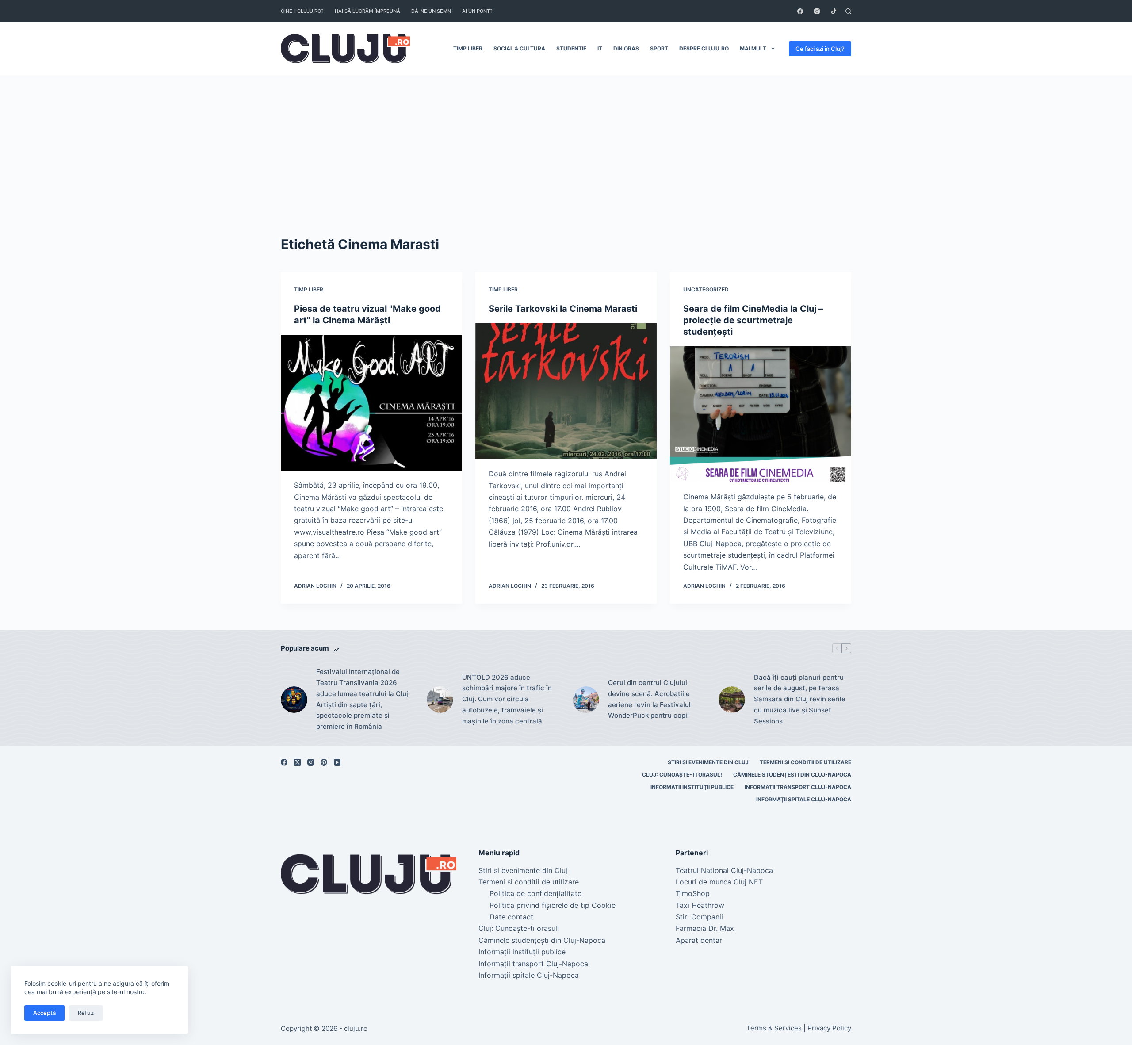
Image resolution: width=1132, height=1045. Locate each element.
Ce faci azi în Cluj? (820, 48)
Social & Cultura (519, 48)
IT (599, 48)
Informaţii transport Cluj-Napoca (798, 787)
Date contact (511, 916)
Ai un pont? (477, 11)
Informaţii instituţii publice (692, 787)
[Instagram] (817, 11)
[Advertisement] (566, 141)
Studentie (571, 48)
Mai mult (753, 48)
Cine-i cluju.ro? (302, 11)
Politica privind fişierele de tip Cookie (553, 905)
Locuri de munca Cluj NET (719, 881)
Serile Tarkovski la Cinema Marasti (563, 308)
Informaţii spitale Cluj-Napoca (803, 799)
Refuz (86, 1012)
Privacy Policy (829, 1028)
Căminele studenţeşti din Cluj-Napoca (792, 774)
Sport (659, 48)
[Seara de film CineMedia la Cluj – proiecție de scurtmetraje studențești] (760, 414)
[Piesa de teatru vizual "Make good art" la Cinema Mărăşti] (371, 403)
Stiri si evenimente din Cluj (708, 762)
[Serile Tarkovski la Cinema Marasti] (566, 391)
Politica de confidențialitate (535, 893)
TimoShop (693, 893)
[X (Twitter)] (297, 762)
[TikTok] (834, 11)
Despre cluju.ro (704, 48)
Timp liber (467, 48)
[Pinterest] (324, 762)
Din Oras (626, 48)
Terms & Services (774, 1028)
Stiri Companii (699, 916)
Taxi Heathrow (700, 905)
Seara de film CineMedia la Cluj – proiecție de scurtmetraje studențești (753, 320)
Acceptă (44, 1012)
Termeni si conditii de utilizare (805, 762)
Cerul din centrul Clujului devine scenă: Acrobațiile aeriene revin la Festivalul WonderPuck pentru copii (649, 699)
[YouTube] (337, 762)
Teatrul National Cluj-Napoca (724, 870)
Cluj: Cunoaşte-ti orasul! (682, 774)
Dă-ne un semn (431, 11)
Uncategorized (706, 289)
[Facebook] (800, 11)
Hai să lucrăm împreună (367, 11)
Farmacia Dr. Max (705, 928)
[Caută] (848, 11)
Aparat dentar (699, 940)
